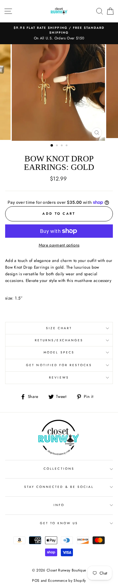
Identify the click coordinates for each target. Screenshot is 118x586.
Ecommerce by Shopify (67, 580)
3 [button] (62, 145)
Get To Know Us (59, 523)
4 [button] (67, 145)
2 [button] (57, 145)
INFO (59, 505)
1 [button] (52, 145)
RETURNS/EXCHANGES (59, 340)
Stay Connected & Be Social (59, 487)
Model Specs (59, 352)
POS (35, 580)
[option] (59, 33)
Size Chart (59, 328)
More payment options (59, 245)
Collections (59, 468)
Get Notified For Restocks (59, 365)
